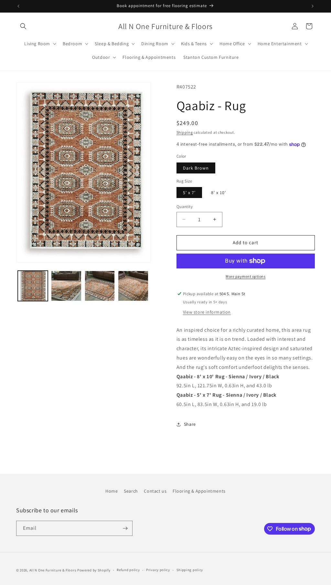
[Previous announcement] (18, 6)
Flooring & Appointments (199, 491)
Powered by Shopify (94, 570)
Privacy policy (158, 570)
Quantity (184, 206)
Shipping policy (189, 570)
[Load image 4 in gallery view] (100, 286)
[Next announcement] (312, 6)
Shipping (184, 132)
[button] (23, 26)
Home (111, 491)
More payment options (245, 276)
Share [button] (190, 424)
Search (131, 491)
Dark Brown (196, 168)
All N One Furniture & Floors (53, 570)
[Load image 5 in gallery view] (133, 286)
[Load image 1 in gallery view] (33, 286)
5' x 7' (189, 192)
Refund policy (128, 570)
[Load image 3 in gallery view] (66, 286)
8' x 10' (218, 192)
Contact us (155, 491)
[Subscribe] (125, 528)
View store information (207, 312)
